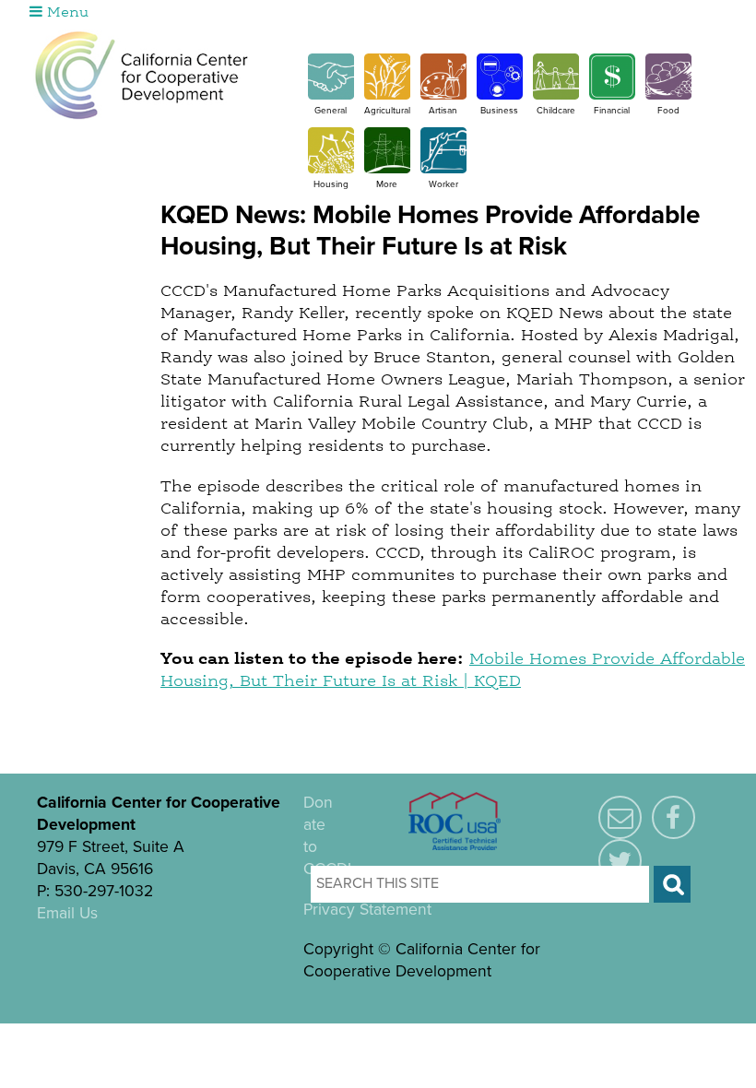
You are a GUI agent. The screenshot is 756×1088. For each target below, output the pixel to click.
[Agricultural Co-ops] (387, 95)
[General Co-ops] (331, 95)
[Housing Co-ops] (331, 169)
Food (668, 110)
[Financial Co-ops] (612, 95)
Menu (65, 13)
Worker (443, 184)
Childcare (556, 110)
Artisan (443, 110)
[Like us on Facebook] (673, 818)
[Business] (500, 95)
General (330, 110)
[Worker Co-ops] (443, 169)
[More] (387, 169)
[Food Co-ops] (668, 95)
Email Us (67, 913)
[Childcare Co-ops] (556, 95)
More (386, 184)
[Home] (141, 75)
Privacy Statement (367, 909)
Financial (612, 110)
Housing (330, 184)
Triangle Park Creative (232, 1034)
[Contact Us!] (620, 818)
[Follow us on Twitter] (620, 862)
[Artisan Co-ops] (443, 95)
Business (499, 110)
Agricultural (387, 110)
